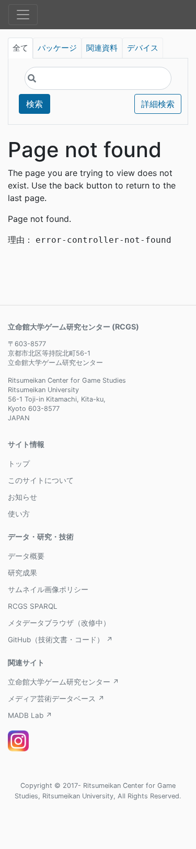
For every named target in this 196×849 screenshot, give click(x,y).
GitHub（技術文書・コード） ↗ (60, 639)
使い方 (19, 514)
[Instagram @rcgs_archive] (18, 740)
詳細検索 (158, 104)
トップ (19, 463)
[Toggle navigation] (23, 14)
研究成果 (22, 573)
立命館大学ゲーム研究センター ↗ (63, 682)
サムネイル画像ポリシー (48, 589)
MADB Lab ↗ (30, 715)
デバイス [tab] (142, 48)
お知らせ (22, 497)
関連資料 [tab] (102, 48)
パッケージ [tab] (57, 48)
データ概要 (26, 556)
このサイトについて (41, 480)
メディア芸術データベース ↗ (56, 698)
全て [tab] (20, 48)
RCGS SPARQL (32, 606)
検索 (34, 104)
